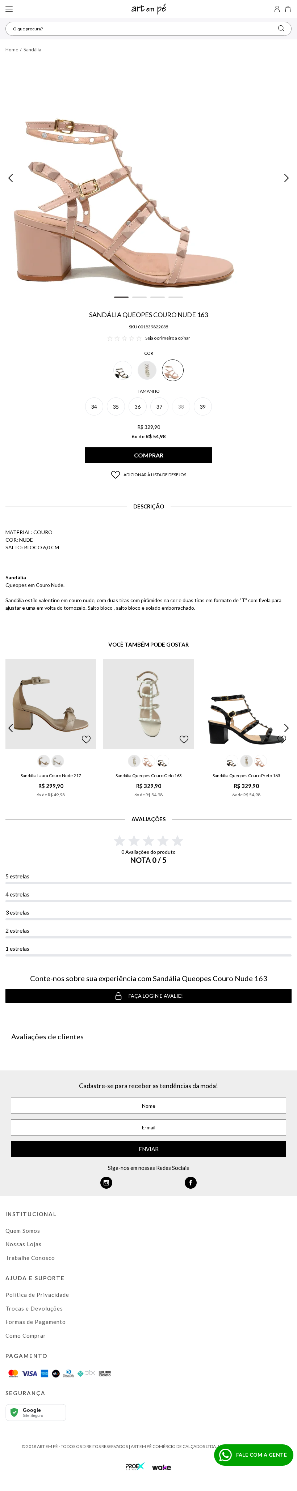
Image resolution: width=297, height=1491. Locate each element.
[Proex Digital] (135, 1465)
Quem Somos (22, 1230)
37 (159, 407)
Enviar (149, 1149)
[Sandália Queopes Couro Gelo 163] (148, 704)
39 (203, 407)
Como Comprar (25, 1335)
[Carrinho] (288, 9)
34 (94, 407)
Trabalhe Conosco (30, 1257)
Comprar (148, 455)
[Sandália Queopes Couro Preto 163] (246, 704)
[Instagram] (106, 1183)
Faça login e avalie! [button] (156, 996)
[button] (10, 178)
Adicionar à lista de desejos (155, 474)
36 (138, 407)
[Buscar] (281, 28)
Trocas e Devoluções (34, 1308)
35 (116, 407)
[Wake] (161, 1467)
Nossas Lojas (23, 1244)
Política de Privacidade (37, 1294)
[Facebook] (191, 1183)
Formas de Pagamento (35, 1322)
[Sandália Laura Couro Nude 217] (50, 704)
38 (181, 407)
